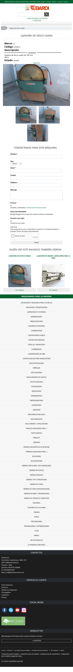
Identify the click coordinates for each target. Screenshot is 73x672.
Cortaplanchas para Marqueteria (36, 359)
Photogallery (6, 592)
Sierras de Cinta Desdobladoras (36, 489)
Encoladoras (36, 372)
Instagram (24, 610)
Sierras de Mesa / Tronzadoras (36, 494)
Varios (36, 535)
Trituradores (36, 521)
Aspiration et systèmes (36, 312)
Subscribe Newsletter (18, 212)
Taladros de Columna (37, 507)
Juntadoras (36, 405)
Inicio (4, 28)
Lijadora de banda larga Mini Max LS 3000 (53, 257)
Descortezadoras (36, 363)
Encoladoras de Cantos (36, 377)
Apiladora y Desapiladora (36, 307)
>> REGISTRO (36, 20)
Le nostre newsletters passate (12, 661)
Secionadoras (36, 461)
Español (65, 2)
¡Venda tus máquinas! (9, 590)
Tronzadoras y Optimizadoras (36, 526)
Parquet (36, 438)
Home (3, 650)
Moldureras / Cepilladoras (36, 424)
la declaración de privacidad (36, 208)
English (43, 2)
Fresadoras (36, 391)
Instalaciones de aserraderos (40, 650)
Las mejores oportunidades (22, 650)
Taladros (36, 503)
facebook (4, 610)
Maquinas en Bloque (36, 414)
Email (13, 168)
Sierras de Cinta (36, 484)
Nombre (14, 154)
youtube (17, 610)
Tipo (12, 161)
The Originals (54, 650)
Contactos (5, 595)
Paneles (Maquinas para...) (36, 428)
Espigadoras (36, 386)
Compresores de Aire (36, 354)
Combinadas (36, 349)
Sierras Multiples (36, 470)
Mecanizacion (36, 419)
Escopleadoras (36, 382)
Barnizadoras (36, 317)
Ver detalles (19, 290)
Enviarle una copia (17, 218)
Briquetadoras (36, 321)
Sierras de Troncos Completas (36, 498)
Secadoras (36, 456)
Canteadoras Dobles (36, 335)
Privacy (13, 203)
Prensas (36, 442)
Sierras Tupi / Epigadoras (36, 480)
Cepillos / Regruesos (36, 345)
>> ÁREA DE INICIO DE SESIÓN (36, 18)
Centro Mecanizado (36, 340)
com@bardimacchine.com (14, 572)
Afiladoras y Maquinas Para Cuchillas (36, 303)
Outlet (62, 650)
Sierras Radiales (36, 475)
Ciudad (13, 175)
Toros (36, 517)
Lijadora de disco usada (20, 256)
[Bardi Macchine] (36, 10)
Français (48, 2)
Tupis (36, 531)
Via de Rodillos (36, 540)
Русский (60, 2)
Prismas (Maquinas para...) (36, 452)
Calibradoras (36, 331)
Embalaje (36, 368)
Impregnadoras (36, 400)
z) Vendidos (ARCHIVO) (36, 545)
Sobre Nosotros (7, 585)
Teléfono (14, 182)
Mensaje (13, 190)
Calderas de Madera (36, 326)
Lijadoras (36, 63)
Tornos (36, 512)
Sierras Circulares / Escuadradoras (36, 466)
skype (11, 610)
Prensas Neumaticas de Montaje (36, 447)
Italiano (54, 2)
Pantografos (36, 433)
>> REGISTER (36, 641)
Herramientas (36, 396)
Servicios (4, 587)
